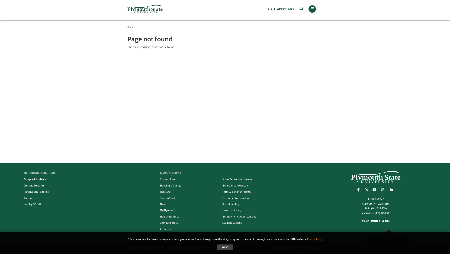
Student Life (167, 179)
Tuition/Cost (167, 198)
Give (291, 8)
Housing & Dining (170, 185)
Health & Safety (169, 216)
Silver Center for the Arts (237, 179)
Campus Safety (169, 222)
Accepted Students (35, 179)
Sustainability (230, 204)
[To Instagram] (384, 190)
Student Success (232, 222)
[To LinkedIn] (392, 190)
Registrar (165, 191)
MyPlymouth (167, 210)
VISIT (271, 8)
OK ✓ (225, 247)
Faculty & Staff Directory (236, 191)
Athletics (165, 229)
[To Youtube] (375, 190)
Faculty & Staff (32, 204)
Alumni (28, 198)
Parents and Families (36, 191)
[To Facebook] (360, 190)
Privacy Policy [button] (314, 239)
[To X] (367, 190)
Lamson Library (231, 210)
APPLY (281, 8)
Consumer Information (236, 198)
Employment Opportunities (239, 216)
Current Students (34, 185)
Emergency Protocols (235, 185)
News (163, 204)
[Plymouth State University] (170, 9)
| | (376, 220)
